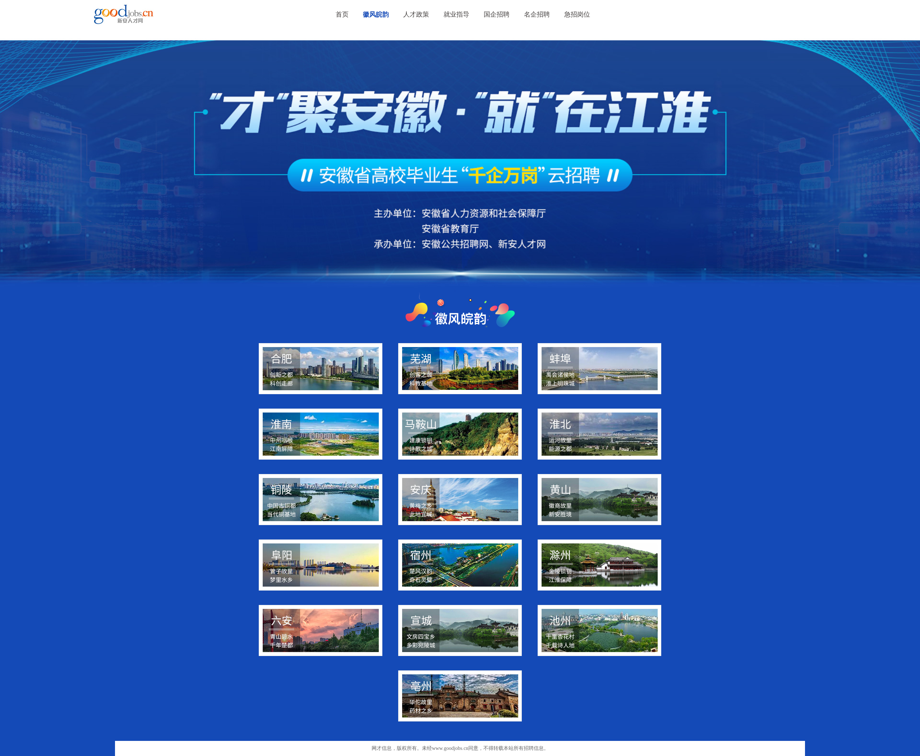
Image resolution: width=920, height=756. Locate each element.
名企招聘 (537, 14)
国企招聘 (497, 14)
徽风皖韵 (376, 14)
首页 (342, 14)
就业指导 (456, 14)
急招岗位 (577, 14)
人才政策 (416, 14)
